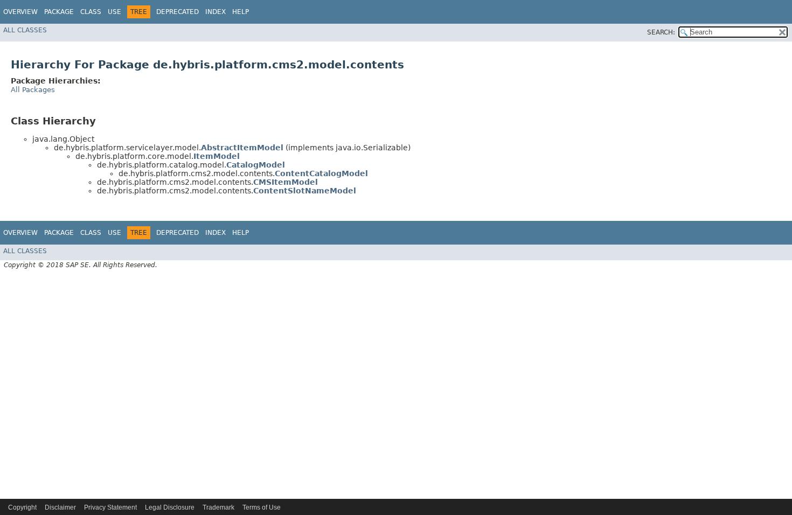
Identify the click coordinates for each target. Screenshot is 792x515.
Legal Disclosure (169, 507)
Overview (20, 12)
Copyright (22, 507)
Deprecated (177, 12)
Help (240, 12)
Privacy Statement (110, 507)
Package (59, 12)
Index (215, 12)
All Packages (33, 90)
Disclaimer (60, 507)
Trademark (218, 507)
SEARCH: (661, 32)
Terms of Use (261, 507)
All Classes (25, 30)
